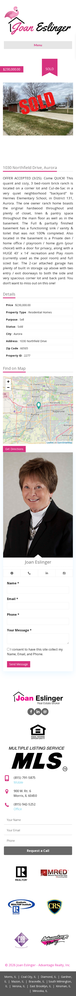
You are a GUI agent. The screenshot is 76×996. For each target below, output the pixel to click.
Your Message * (19, 630)
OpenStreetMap (64, 442)
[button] (69, 62)
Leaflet (50, 442)
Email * (12, 599)
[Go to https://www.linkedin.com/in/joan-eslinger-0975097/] (38, 711)
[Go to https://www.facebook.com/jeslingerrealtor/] (30, 711)
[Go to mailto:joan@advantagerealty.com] (45, 711)
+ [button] (8, 381)
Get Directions (14, 449)
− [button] (8, 387)
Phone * (13, 614)
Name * (13, 583)
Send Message (18, 664)
